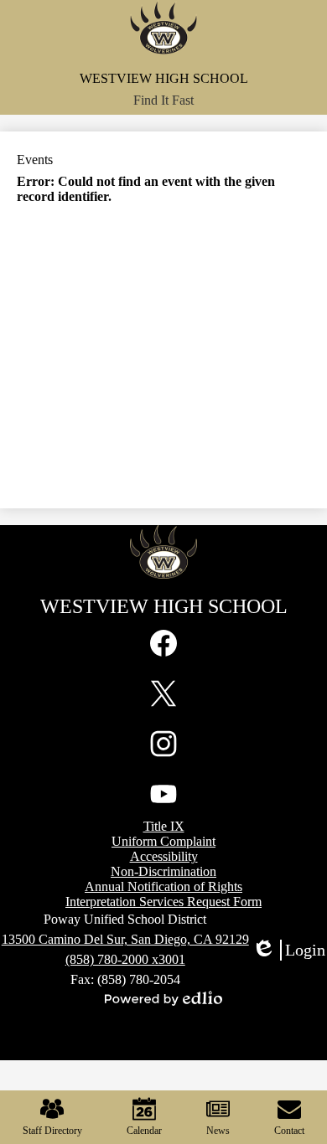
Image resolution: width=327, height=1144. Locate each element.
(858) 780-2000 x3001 (125, 959)
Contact (289, 1130)
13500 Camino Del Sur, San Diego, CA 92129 (125, 939)
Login (288, 950)
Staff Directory (52, 1130)
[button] (163, 100)
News (218, 1130)
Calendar (144, 1130)
